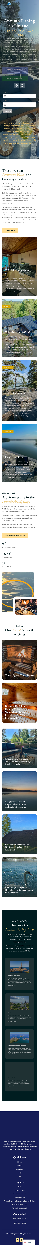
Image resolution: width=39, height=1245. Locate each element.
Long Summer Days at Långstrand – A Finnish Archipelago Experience (15, 804)
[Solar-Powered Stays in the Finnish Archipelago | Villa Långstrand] (19, 834)
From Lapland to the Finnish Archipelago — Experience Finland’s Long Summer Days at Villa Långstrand (19, 888)
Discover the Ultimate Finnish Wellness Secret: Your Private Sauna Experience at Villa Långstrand (17, 712)
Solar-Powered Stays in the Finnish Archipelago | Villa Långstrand (17, 847)
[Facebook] (16, 85)
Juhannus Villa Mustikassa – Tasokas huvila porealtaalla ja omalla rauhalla (18, 761)
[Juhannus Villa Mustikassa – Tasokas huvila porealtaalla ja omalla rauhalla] (19, 748)
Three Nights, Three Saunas (19, 675)
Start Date (6, 92)
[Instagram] (22, 85)
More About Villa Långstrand (15, 535)
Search (7, 111)
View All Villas (10, 231)
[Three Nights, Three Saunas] (19, 660)
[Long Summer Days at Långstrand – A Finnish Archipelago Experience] (19, 791)
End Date (6, 101)
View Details (12, 296)
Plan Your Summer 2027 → (15, 78)
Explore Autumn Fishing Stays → (15, 70)
